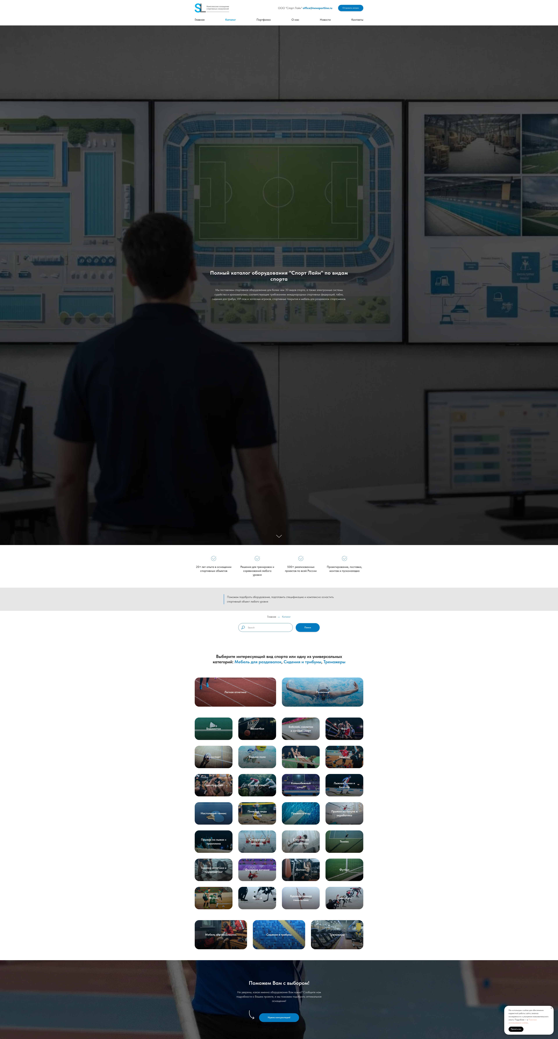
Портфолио (263, 19)
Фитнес (301, 869)
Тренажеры (334, 661)
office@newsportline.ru (317, 8)
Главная (200, 19)
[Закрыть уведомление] (551, 1008)
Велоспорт (214, 757)
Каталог (230, 19)
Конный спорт (257, 785)
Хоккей (257, 898)
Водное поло (257, 757)
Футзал (213, 898)
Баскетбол (257, 728)
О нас (295, 19)
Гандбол (344, 757)
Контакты (357, 19)
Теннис (344, 841)
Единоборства (213, 785)
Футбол (344, 869)
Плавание (322, 692)
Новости (325, 19)
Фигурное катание (257, 869)
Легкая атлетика (235, 692)
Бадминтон (213, 728)
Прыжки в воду (301, 813)
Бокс (344, 728)
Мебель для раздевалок (258, 661)
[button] (350, 8)
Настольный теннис (214, 813)
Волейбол (301, 757)
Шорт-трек (344, 898)
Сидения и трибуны (302, 661)
